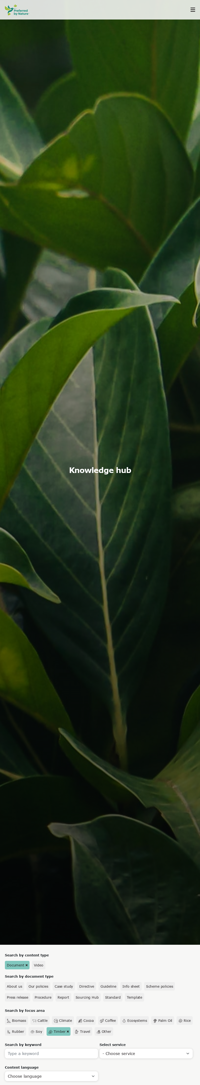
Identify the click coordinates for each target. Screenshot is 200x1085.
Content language (22, 1067)
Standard (113, 997)
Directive (86, 986)
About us (14, 986)
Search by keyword (23, 1045)
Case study (64, 986)
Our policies (38, 986)
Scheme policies (159, 986)
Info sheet (131, 986)
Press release (17, 997)
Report (63, 997)
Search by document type (29, 976)
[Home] (19, 9)
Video (38, 965)
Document (15, 965)
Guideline (108, 986)
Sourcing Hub (87, 997)
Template (134, 997)
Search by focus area (25, 1010)
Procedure (43, 997)
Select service (113, 1045)
